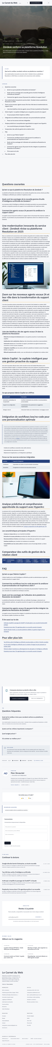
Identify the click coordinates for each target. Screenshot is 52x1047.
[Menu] (48, 3)
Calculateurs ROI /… (36, 2)
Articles (12, 41)
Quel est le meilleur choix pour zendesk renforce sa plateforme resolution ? (22, 718)
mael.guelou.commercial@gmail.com (9, 1025)
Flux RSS (29, 1025)
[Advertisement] (26, 169)
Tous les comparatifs (37, 698)
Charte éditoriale (5, 1020)
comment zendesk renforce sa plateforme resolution (16, 810)
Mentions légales (30, 1016)
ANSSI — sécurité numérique (36, 1038)
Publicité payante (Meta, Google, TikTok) (10, 992)
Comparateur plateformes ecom (33, 992)
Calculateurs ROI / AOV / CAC (33, 990)
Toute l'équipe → (15, 784)
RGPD (28, 1018)
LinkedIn (24, 760)
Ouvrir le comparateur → (19, 698)
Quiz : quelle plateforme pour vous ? (34, 994)
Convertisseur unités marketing (33, 997)
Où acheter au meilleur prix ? (11, 739)
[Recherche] (27, 3)
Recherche (4, 1006)
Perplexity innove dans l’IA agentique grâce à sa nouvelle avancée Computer (23, 627)
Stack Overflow (25, 1038)
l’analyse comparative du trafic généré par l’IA (35, 526)
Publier (7, 843)
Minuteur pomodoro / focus (32, 1002)
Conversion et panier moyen (7, 997)
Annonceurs (4, 1027)
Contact (3, 1023)
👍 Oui (22, 798)
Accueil (5, 41)
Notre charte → (26, 784)
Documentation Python (15, 1038)
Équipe (3, 1018)
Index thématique (5, 1009)
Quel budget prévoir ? (9, 734)
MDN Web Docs (5, 1038)
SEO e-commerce (5, 990)
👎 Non (29, 798)
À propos (4, 1016)
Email (30, 760)
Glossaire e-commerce (31, 999)
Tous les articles (5, 1004)
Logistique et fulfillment (7, 999)
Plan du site (29, 1023)
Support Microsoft (6, 1040)
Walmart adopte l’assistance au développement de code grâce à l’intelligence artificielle (26, 649)
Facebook (16, 760)
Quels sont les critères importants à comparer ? (17, 729)
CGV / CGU (29, 1020)
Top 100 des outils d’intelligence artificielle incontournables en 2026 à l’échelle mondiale (26, 642)
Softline (18, 438)
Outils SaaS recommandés (7, 1002)
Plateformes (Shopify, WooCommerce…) (10, 994)
